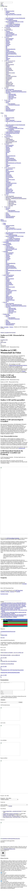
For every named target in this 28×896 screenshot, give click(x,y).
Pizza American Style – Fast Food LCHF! (11, 817)
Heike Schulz (3, 342)
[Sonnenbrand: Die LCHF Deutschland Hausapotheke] (12, 669)
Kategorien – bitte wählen (6, 798)
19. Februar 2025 (4, 339)
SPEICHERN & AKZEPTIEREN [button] (8, 888)
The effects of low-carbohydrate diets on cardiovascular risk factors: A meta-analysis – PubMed (13, 613)
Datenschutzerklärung (10, 1)
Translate (10, 806)
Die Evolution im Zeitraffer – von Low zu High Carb (10, 655)
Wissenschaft (12, 631)
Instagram (12, 591)
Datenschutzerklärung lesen (9, 848)
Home (2, 327)
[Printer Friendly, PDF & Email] (4, 619)
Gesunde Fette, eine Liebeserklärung (7, 663)
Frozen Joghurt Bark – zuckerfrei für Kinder (12, 811)
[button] (10, 619)
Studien (8, 631)
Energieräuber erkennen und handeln (10, 813)
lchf (6, 631)
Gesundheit (6, 327)
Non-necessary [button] (4, 879)
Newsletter (21, 1)
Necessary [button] (3, 871)
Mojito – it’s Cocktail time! (8, 814)
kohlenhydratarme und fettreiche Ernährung (18, 365)
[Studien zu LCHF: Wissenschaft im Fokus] (4, 635)
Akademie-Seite (21, 448)
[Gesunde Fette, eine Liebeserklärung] (9, 661)
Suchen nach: (3, 702)
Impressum (3, 1)
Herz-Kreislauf (12, 332)
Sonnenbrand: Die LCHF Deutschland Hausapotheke (10, 672)
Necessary (4, 872)
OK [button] (3, 848)
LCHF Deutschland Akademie (12, 538)
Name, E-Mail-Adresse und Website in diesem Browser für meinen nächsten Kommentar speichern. (13, 697)
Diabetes (11, 327)
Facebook (7, 591)
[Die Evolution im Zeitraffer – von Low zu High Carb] (12, 652)
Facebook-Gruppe (4, 593)
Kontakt (17, 1)
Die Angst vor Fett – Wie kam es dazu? (11, 816)
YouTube (18, 591)
